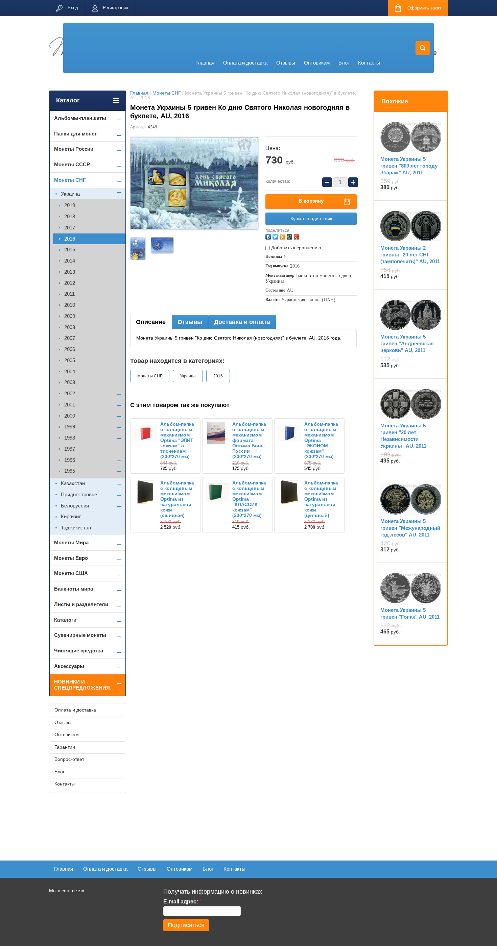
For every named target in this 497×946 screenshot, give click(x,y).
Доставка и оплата (242, 322)
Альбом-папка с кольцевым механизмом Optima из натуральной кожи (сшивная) (177, 499)
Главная (204, 63)
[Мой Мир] (290, 236)
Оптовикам (317, 63)
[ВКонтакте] (269, 236)
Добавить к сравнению (295, 247)
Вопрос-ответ (69, 759)
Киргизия (71, 516)
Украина (188, 376)
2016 (218, 376)
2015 (69, 249)
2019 (69, 205)
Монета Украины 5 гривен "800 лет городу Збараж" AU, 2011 (408, 165)
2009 (69, 316)
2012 (69, 283)
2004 (69, 371)
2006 (69, 349)
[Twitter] (276, 236)
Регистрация (115, 7)
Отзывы (285, 63)
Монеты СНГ (166, 93)
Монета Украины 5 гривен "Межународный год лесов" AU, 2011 (410, 528)
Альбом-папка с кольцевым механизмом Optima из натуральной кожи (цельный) (321, 499)
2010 (69, 305)
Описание (151, 322)
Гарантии (64, 747)
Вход (73, 7)
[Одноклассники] (283, 236)
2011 (69, 294)
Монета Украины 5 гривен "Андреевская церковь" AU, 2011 (407, 343)
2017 (69, 227)
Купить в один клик (311, 218)
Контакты (369, 63)
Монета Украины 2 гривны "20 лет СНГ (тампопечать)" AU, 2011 (410, 254)
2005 (69, 360)
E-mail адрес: (182, 901)
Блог (343, 63)
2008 (69, 327)
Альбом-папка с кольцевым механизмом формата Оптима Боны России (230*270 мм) (249, 440)
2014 (69, 261)
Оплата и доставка (245, 63)
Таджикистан (76, 527)
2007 (69, 338)
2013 (69, 272)
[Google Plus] (297, 236)
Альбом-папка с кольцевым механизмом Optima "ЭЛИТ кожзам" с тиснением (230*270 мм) (177, 440)
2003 (69, 382)
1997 (69, 449)
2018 (69, 216)
